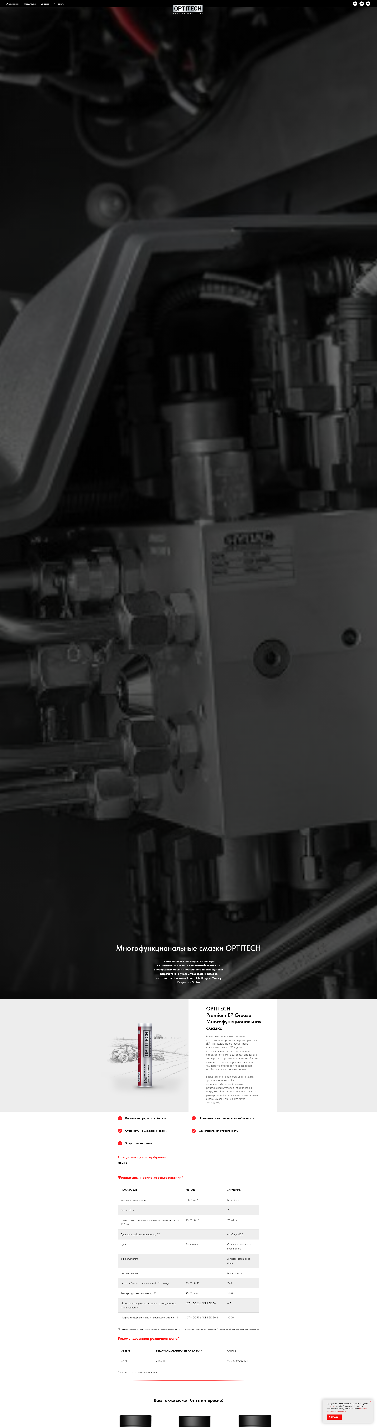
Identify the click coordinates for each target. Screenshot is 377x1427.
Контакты (59, 3)
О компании (12, 3)
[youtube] (368, 3)
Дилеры (45, 3)
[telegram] (361, 3)
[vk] (355, 3)
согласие (331, 1406)
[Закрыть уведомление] (370, 1401)
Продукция (30, 3)
